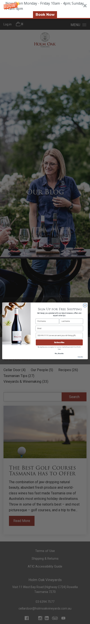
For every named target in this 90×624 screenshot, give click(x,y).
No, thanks (59, 353)
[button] (45, 9)
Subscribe (59, 342)
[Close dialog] (85, 305)
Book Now (45, 14)
